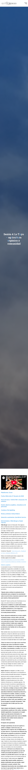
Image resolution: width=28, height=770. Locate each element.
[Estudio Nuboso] (9, 3)
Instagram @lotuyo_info (12, 553)
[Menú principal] (25, 3)
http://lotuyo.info (16, 551)
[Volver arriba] (22, 764)
